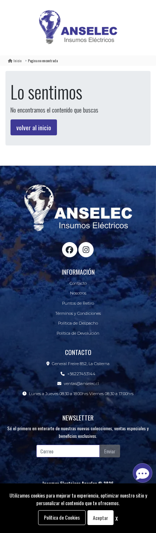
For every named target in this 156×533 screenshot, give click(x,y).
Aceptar (100, 517)
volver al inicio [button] (33, 127)
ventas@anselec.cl (81, 383)
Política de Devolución (78, 333)
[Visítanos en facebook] (69, 249)
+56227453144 (81, 373)
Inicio (17, 60)
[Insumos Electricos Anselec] (78, 27)
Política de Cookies (62, 517)
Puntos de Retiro (78, 303)
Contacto (78, 283)
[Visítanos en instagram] (86, 249)
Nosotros (78, 293)
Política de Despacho (78, 323)
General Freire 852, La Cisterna (81, 363)
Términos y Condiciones (78, 313)
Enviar (109, 451)
